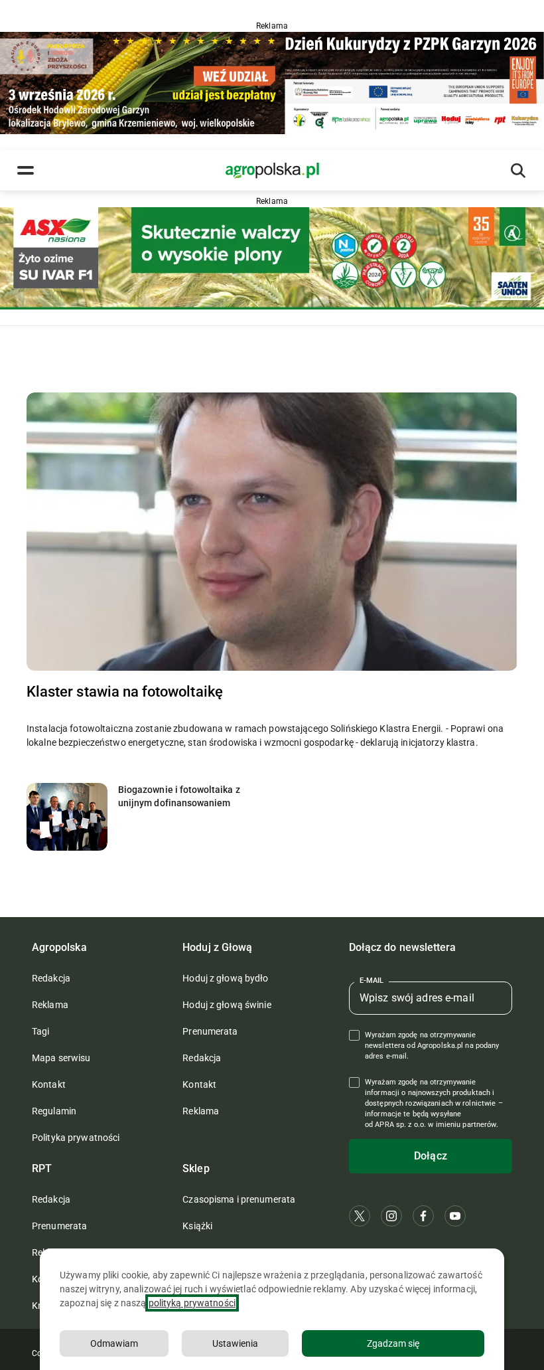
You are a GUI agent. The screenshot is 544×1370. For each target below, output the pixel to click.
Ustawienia (235, 1343)
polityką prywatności (192, 1303)
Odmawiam (114, 1343)
